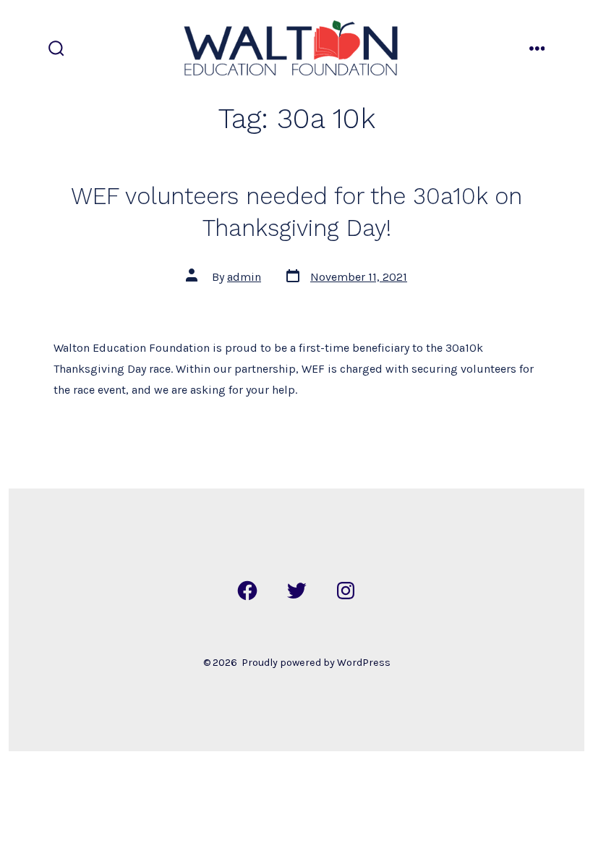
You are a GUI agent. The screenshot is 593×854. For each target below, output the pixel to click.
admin (244, 277)
